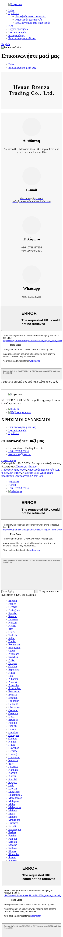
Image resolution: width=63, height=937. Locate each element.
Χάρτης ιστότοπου (26, 466)
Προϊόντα (13, 13)
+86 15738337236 (18, 451)
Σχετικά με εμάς (17, 32)
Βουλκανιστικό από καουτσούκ (32, 22)
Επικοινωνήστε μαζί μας (22, 38)
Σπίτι (11, 10)
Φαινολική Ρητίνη (11, 472)
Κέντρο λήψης (16, 35)
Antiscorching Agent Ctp (29, 475)
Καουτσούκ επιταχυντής (28, 19)
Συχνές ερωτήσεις (18, 28)
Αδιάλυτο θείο (30, 472)
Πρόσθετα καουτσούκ (13, 469)
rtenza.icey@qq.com (19, 454)
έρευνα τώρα (8, 460)
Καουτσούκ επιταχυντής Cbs (43, 469)
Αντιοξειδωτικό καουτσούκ (30, 16)
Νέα (10, 25)
